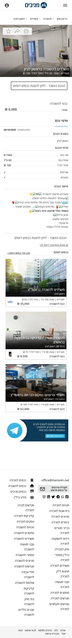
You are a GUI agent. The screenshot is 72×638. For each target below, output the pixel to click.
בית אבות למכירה (59, 511)
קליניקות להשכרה (29, 590)
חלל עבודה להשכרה (27, 574)
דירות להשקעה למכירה (60, 541)
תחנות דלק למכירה (62, 573)
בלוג (56, 630)
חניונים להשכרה (24, 561)
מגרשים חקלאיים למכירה (59, 606)
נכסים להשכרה (17, 486)
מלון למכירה (62, 549)
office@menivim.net (55, 480)
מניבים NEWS (45, 630)
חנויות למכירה (60, 505)
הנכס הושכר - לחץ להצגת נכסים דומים (39, 85)
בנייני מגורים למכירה (61, 530)
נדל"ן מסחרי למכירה (62, 557)
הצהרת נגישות (52, 633)
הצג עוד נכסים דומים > (18, 253)
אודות (63, 630)
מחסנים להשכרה (24, 533)
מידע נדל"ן (20, 497)
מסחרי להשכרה (25, 555)
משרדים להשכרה (24, 539)
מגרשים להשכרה (24, 566)
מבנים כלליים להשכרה (26, 612)
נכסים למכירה (18, 480)
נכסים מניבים (18, 492)
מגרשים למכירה (60, 598)
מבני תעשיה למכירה (62, 584)
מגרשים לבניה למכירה (26, 507)
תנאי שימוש (30, 630)
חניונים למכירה (60, 517)
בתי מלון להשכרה (29, 601)
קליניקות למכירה (24, 516)
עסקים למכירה (25, 522)
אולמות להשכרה (24, 583)
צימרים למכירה (60, 522)
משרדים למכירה (59, 566)
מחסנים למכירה (59, 593)
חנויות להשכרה (25, 527)
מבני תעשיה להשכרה (27, 546)
